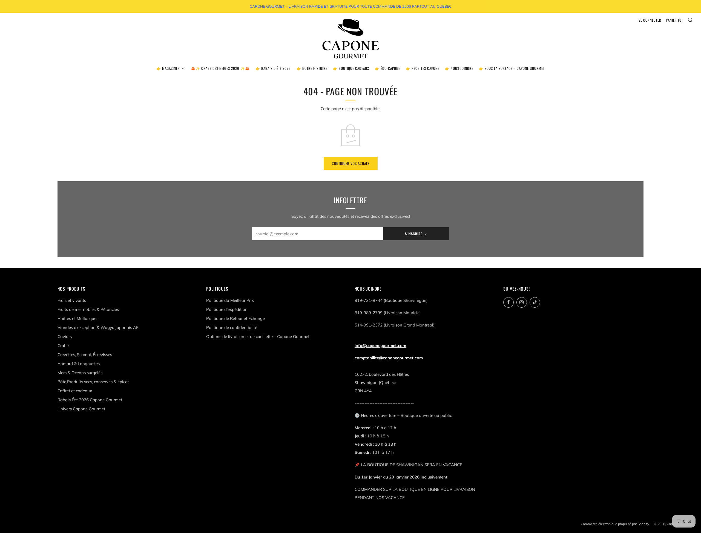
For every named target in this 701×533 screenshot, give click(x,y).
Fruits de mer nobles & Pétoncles (88, 309)
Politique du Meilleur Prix (230, 300)
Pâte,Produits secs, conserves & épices (93, 381)
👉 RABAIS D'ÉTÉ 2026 (273, 68)
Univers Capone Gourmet (81, 408)
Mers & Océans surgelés (80, 372)
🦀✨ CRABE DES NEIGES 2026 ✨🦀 (220, 68)
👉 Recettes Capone (422, 68)
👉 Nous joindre (459, 68)
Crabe (63, 345)
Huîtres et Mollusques (78, 318)
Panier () (674, 20)
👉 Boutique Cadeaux (351, 68)
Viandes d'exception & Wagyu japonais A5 (98, 327)
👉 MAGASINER (168, 68)
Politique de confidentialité (231, 327)
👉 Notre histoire (312, 68)
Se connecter (650, 20)
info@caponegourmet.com (380, 345)
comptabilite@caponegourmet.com (389, 357)
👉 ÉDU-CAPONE (387, 68)
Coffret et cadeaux (75, 390)
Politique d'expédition (227, 309)
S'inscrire (413, 233)
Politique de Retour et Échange (235, 318)
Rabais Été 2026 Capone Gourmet (90, 399)
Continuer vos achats (350, 163)
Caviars (65, 336)
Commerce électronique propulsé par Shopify (615, 524)
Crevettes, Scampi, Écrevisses (85, 354)
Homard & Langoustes (79, 363)
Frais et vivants (72, 300)
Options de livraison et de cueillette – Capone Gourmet (257, 336)
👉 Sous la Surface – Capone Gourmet (512, 68)
